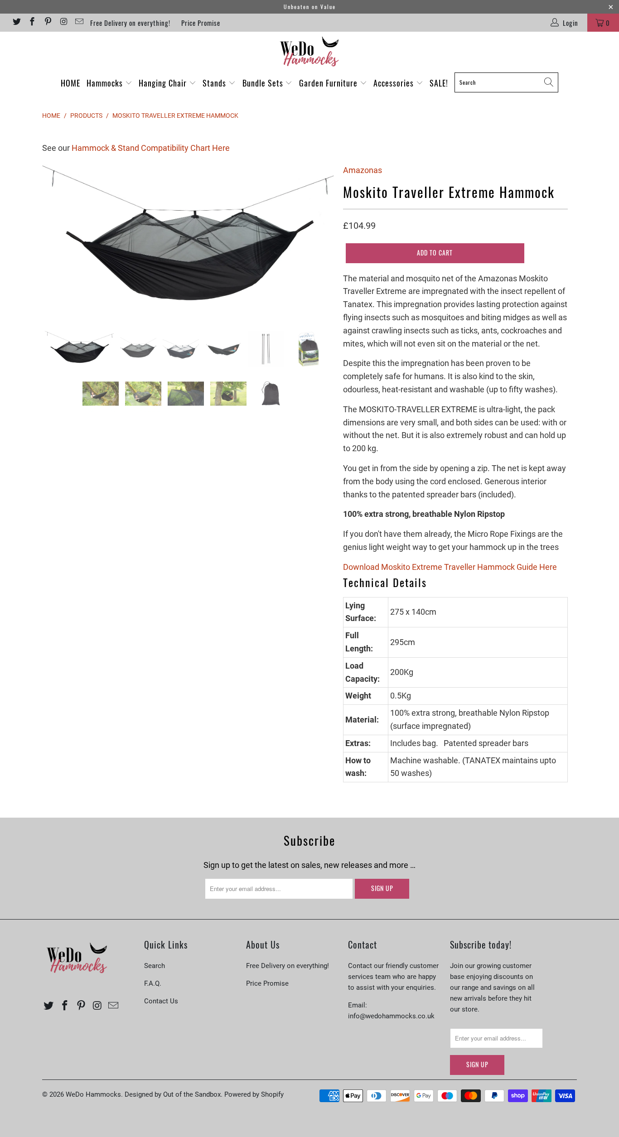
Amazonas (362, 170)
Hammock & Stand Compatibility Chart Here (151, 148)
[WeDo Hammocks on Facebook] (32, 23)
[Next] (318, 241)
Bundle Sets (263, 83)
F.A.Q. (152, 983)
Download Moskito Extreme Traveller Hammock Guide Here (450, 567)
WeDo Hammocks (93, 1094)
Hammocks (106, 83)
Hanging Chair (164, 83)
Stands (215, 83)
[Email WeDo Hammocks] (79, 23)
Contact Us (161, 1001)
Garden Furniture (329, 83)
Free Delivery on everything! (130, 23)
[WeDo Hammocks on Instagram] (63, 23)
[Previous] (58, 241)
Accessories (394, 83)
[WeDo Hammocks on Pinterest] (47, 23)
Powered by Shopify (254, 1094)
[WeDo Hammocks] (309, 51)
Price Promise (200, 23)
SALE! (439, 83)
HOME (70, 83)
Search (154, 966)
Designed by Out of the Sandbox (173, 1094)
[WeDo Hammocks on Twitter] (16, 23)
